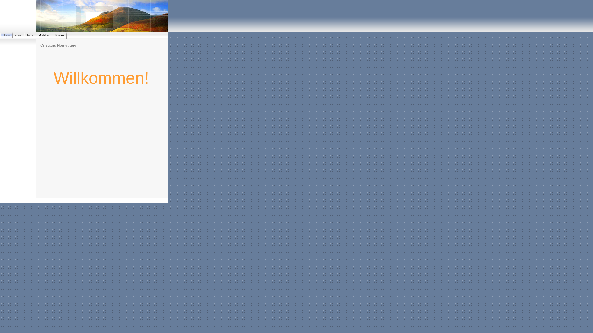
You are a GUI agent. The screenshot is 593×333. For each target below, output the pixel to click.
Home (6, 35)
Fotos (30, 35)
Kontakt (59, 35)
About (18, 35)
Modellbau (44, 35)
